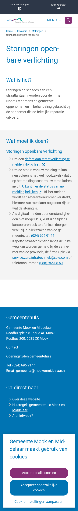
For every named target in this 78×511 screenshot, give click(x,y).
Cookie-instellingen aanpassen (38, 501)
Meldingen (37, 31)
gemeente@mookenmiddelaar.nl (41, 371)
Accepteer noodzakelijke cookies (38, 487)
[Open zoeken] (68, 20)
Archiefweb (21, 416)
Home (9, 31)
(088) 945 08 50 (51, 263)
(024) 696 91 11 (43, 236)
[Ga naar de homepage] (20, 20)
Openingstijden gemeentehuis (28, 356)
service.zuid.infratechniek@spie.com (40, 257)
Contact (12, 347)
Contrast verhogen (19, 4)
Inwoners (22, 31)
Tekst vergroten (58, 4)
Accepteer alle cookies (39, 473)
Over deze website (26, 399)
